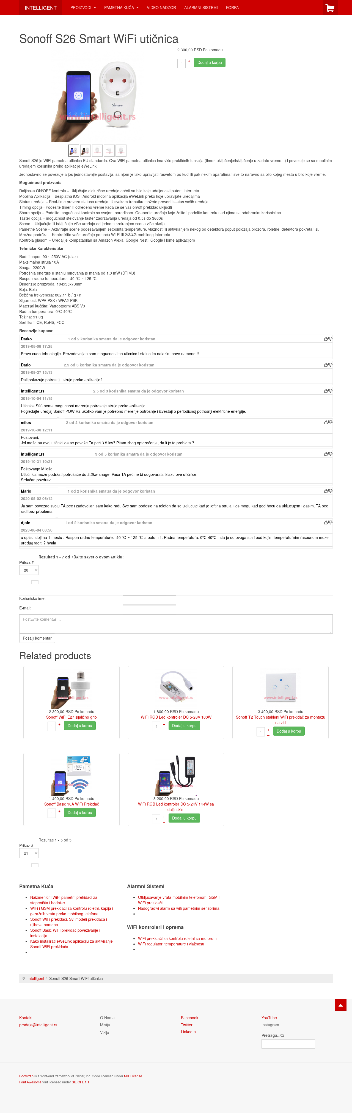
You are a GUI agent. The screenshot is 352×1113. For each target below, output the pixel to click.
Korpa (232, 7)
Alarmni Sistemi (201, 7)
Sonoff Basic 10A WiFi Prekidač (71, 804)
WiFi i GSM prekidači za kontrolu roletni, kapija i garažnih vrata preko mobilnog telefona (71, 910)
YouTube (269, 1017)
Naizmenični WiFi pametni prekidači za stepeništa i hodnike (63, 899)
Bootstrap (26, 1076)
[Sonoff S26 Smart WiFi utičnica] (97, 95)
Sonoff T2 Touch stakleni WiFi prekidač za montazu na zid (280, 719)
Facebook (189, 1017)
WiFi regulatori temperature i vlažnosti (171, 944)
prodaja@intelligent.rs (38, 1024)
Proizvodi (81, 7)
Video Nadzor (161, 7)
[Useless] (330, 338)
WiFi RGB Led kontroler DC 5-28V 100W (176, 717)
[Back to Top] (340, 1005)
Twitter (187, 1024)
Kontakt (25, 1017)
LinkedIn (188, 1031)
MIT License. (133, 1076)
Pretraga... (271, 1035)
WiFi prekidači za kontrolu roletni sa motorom (177, 938)
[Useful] (326, 338)
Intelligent (36, 978)
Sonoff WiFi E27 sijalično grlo (71, 717)
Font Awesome (30, 1082)
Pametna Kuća (119, 7)
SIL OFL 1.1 (80, 1082)
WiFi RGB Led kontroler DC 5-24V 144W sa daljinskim (176, 806)
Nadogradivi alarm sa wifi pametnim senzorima (178, 908)
